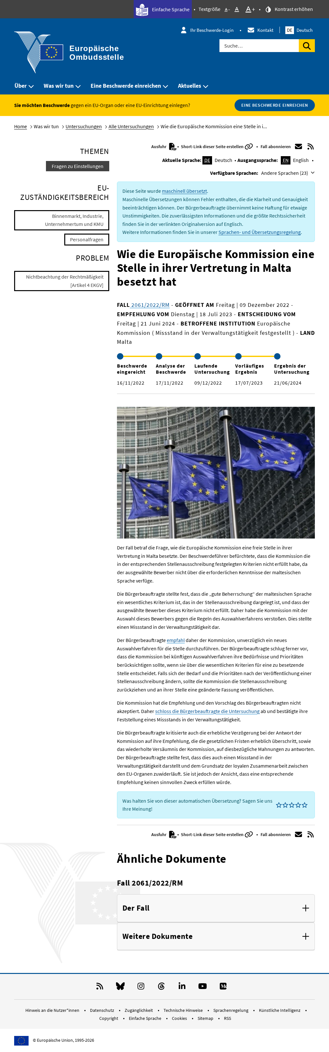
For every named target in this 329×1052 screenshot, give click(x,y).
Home (20, 126)
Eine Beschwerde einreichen (126, 85)
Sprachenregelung (231, 1010)
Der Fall (136, 908)
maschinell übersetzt (184, 191)
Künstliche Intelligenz (280, 1010)
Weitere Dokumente (157, 936)
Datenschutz (102, 1010)
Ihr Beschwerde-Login (212, 30)
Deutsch (300, 30)
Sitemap (206, 1018)
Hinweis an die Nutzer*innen (52, 1010)
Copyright (109, 1018)
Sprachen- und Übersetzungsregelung (259, 232)
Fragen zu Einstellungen (77, 166)
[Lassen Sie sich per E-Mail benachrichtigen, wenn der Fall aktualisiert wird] (298, 146)
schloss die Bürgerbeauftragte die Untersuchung (207, 711)
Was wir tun (59, 85)
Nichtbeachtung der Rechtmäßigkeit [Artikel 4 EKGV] (64, 280)
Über (20, 85)
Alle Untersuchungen (131, 126)
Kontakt (265, 30)
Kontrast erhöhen (293, 9)
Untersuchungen (84, 126)
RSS (227, 1018)
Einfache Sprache (170, 9)
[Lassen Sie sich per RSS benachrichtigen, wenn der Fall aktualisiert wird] (310, 146)
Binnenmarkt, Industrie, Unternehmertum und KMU (74, 220)
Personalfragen (86, 239)
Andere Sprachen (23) (285, 173)
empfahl (176, 640)
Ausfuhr (159, 146)
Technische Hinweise (184, 1010)
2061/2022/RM (150, 304)
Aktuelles (189, 85)
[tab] (216, 908)
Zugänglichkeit (139, 1010)
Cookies (180, 1018)
